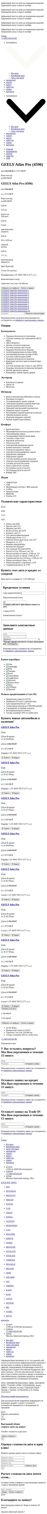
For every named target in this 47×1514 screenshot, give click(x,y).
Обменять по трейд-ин (10, 288)
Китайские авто (18, 76)
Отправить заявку (32, 1064)
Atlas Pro (9, 156)
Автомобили (11, 151)
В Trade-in (6, 758)
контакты (10, 91)
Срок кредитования (11, 593)
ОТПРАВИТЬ (12, 644)
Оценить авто (31, 1466)
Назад (4, 1492)
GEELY (9, 154)
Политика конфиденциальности (14, 1396)
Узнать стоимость (8, 1436)
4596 (8, 158)
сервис (9, 89)
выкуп (9, 85)
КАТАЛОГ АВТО (9, 1182)
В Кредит (15, 758)
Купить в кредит (27, 288)
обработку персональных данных (29, 320)
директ (9, 82)
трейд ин (10, 87)
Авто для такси (17, 78)
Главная (9, 149)
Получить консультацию (35, 313)
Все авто (14, 73)
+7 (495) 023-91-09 (9, 38)
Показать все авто (9, 1009)
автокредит (11, 80)
